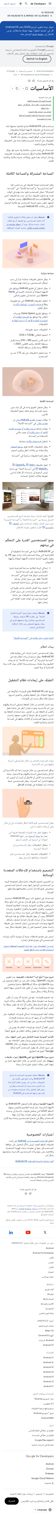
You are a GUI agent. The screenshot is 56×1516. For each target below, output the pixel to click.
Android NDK (47, 1418)
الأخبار (51, 1267)
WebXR (42, 468)
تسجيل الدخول (10, 3)
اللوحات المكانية (22, 316)
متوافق (16, 288)
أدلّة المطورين (48, 1403)
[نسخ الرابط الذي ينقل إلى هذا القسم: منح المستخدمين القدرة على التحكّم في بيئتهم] (37, 545)
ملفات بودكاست (48, 1276)
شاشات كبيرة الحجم (46, 1325)
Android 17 (48, 1357)
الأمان (51, 1257)
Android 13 (48, 1376)
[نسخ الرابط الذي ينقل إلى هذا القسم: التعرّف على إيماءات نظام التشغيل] (51, 685)
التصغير (15, 523)
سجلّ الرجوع (34, 836)
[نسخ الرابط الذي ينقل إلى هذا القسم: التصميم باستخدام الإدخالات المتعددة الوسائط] (40, 875)
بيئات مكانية (34, 432)
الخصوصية (49, 1308)
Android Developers (45, 71)
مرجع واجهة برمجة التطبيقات (42, 1408)
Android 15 (48, 1367)
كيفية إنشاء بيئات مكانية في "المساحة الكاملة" (33, 638)
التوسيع (49, 527)
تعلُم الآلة (50, 1294)
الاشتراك (11, 1501)
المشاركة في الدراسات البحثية (43, 1444)
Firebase (49, 1473)
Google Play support (44, 1440)
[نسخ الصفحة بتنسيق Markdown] (17, 88)
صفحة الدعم (37, 34)
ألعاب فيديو (49, 1289)
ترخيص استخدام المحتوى (28, 1208)
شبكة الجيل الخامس (46, 1313)
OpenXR (20, 464)
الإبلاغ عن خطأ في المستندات (43, 1435)
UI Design (47, 12)
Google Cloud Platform (42, 1478)
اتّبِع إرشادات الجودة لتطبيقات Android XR (34, 1161)
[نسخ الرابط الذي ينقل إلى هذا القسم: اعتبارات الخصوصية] (23, 1134)
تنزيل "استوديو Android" (43, 1413)
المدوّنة (51, 1272)
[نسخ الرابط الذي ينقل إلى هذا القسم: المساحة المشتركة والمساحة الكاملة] (51, 178)
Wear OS (49, 1330)
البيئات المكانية (18, 320)
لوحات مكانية (30, 428)
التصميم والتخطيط (25, 71)
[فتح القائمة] (50, 3)
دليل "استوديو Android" (44, 1398)
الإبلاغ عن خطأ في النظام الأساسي (41, 1430)
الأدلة (15, 74)
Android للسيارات (46, 1340)
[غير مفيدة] (29, 80)
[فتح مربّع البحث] (26, 3)
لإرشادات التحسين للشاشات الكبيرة (28, 304)
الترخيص (39, 1494)
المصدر (51, 1262)
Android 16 (48, 1362)
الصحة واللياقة (48, 1299)
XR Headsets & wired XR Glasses (28, 15)
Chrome (50, 1468)
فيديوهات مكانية (33, 441)
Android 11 (49, 1386)
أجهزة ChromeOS (46, 1335)
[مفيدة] (33, 80)
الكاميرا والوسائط (47, 1303)
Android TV (48, 1345)
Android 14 (48, 1372)
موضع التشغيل (16, 446)
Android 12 (48, 1381)
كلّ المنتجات (49, 1483)
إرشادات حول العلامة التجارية (21, 1494)
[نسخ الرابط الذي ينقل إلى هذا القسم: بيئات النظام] (38, 647)
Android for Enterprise (43, 1253)
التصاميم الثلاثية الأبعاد (37, 320)
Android (50, 1248)
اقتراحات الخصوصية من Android (33, 1140)
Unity (32, 464)
